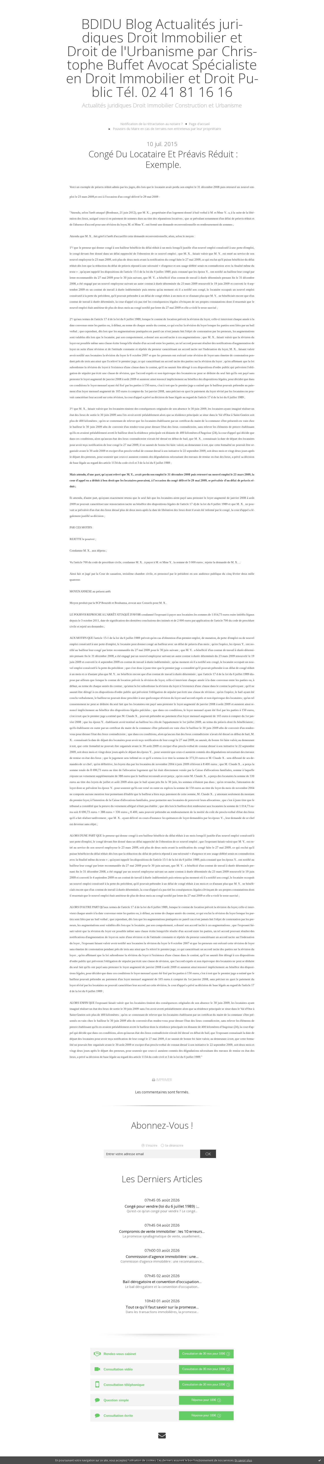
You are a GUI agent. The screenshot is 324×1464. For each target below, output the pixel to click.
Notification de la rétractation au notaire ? (151, 124)
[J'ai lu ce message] (319, 1460)
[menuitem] (153, 124)
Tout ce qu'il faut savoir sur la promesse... (162, 1307)
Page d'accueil (199, 124)
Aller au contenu (16, 4)
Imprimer (163, 1079)
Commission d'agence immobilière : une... (162, 1256)
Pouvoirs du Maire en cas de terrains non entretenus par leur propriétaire (167, 128)
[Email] (162, 1435)
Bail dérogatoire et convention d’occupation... (162, 1281)
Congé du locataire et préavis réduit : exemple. (163, 159)
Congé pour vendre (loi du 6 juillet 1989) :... (162, 1206)
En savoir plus (243, 1460)
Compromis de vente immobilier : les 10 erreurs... (162, 1231)
